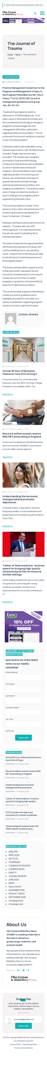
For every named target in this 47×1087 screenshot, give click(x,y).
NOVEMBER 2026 (17, 890)
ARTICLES (13, 858)
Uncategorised (16, 900)
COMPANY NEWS (17, 869)
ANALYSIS (13, 851)
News (18, 54)
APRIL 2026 (14, 855)
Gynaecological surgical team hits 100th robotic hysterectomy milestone (22, 829)
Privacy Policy (15, 1044)
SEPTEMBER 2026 (17, 897)
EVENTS (12, 872)
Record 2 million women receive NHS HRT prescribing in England (23, 772)
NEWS (12, 883)
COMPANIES (14, 862)
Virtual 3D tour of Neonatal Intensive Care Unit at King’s (23, 759)
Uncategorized (16, 904)
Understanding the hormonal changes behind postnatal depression (20, 787)
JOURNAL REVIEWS (11, 77)
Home (10, 54)
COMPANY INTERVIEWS (20, 865)
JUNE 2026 (14, 879)
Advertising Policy (29, 1044)
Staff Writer (10, 764)
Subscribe (23, 737)
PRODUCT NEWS (17, 893)
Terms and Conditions (23, 1048)
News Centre (15, 886)
